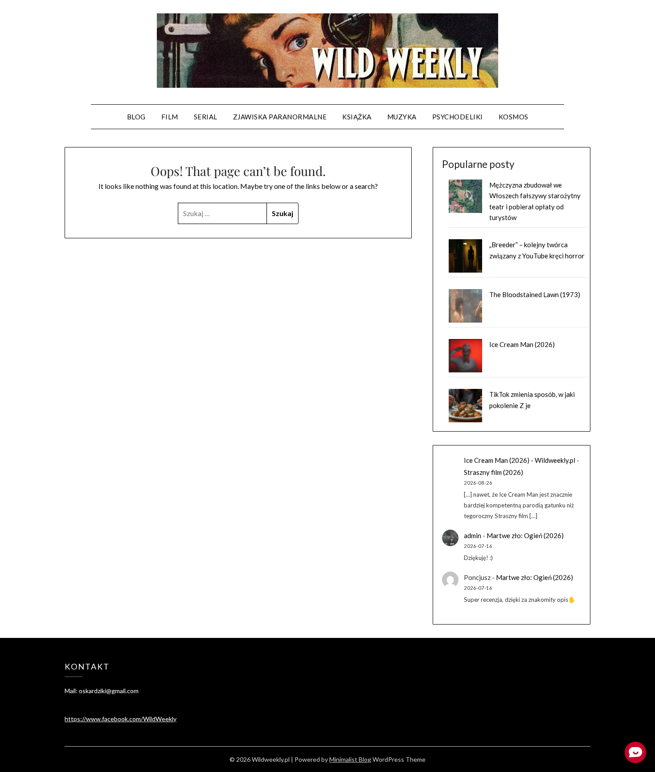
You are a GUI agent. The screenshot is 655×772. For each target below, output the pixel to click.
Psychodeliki (457, 117)
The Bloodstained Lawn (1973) (534, 294)
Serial (205, 117)
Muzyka (402, 117)
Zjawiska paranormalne (280, 117)
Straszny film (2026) (493, 472)
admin (472, 535)
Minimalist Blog (350, 759)
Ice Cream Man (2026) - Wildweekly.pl (519, 460)
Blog (136, 117)
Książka (357, 117)
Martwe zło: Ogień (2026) (525, 535)
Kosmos (513, 117)
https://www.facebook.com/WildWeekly (120, 719)
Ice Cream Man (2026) (522, 344)
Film (169, 117)
